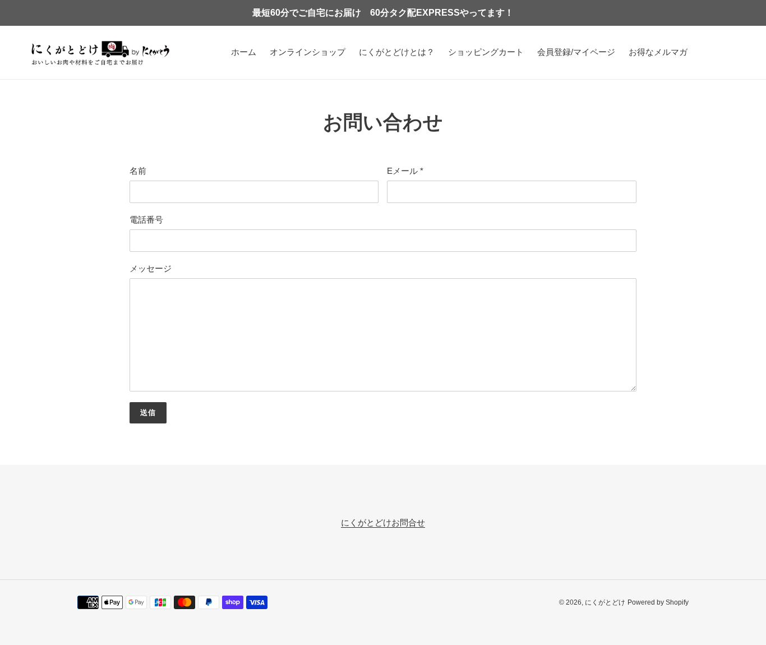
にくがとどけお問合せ (383, 522)
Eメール (405, 171)
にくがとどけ (605, 602)
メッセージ (151, 268)
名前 (138, 171)
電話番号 (146, 219)
